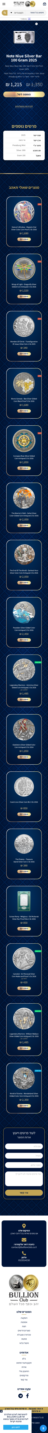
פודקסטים (24, 1375)
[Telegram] (20, 1396)
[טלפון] (24, 1253)
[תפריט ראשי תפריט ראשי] (4, 4)
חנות (24, 1326)
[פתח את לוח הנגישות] (43, 1428)
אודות (24, 1367)
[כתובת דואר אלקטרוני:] (24, 1239)
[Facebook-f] (27, 1396)
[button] (1, 1411)
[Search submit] (4, 13)
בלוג (24, 1358)
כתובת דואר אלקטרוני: (24, 1244)
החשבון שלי (24, 1371)
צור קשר (24, 1379)
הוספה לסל (24, 94)
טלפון (24, 1257)
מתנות (24, 1338)
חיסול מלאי (24, 1343)
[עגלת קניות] (44, 4)
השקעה (24, 1317)
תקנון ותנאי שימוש (24, 1362)
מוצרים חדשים (24, 1330)
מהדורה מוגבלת (24, 1334)
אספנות (24, 1322)
